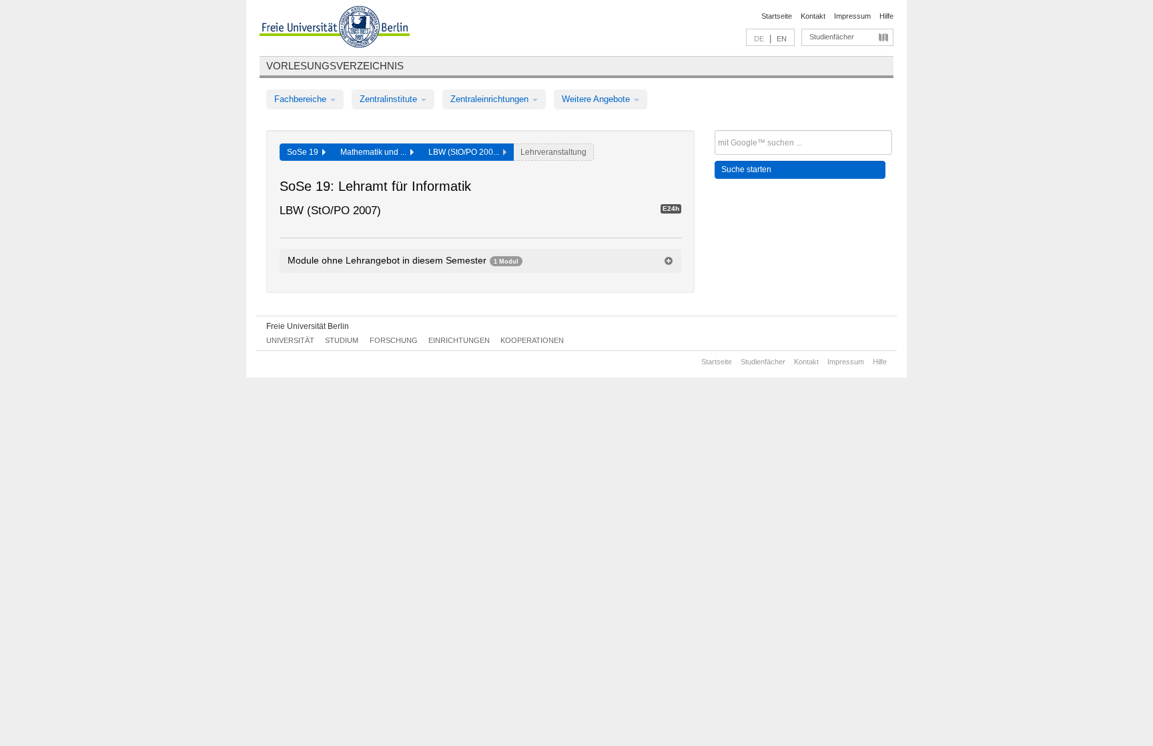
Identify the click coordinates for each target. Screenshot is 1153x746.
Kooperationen (532, 340)
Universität (290, 340)
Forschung (394, 340)
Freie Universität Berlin (307, 326)
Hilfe (886, 16)
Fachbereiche (301, 99)
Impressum (852, 16)
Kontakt (813, 16)
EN (782, 39)
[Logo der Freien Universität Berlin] (335, 28)
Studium (341, 340)
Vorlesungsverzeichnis (335, 65)
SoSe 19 (304, 152)
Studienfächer (831, 37)
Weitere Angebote (597, 99)
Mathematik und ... (375, 152)
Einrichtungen (459, 340)
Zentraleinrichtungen (490, 99)
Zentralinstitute (390, 99)
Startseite (776, 16)
